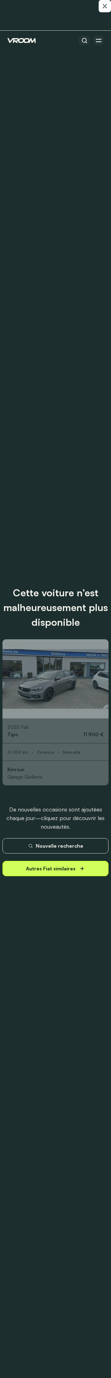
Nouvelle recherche (59, 846)
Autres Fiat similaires (51, 868)
